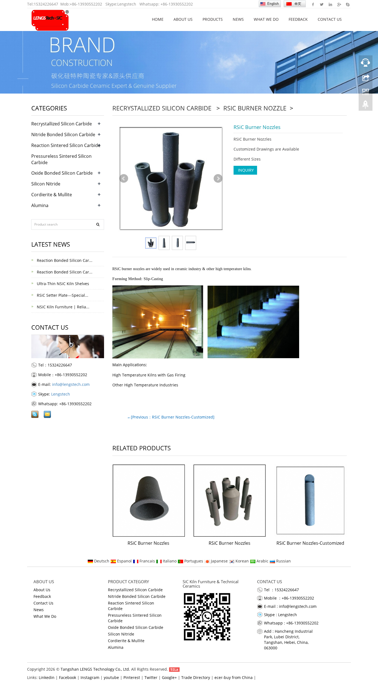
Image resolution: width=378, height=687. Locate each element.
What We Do (266, 19)
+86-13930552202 (86, 4)
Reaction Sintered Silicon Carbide (65, 145)
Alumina (39, 205)
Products (213, 19)
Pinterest (131, 677)
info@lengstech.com (71, 384)
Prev (123, 178)
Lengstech (126, 4)
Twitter (321, 4)
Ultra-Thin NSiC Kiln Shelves (62, 283)
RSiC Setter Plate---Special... (62, 295)
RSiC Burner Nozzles (148, 543)
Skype (347, 4)
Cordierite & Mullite (51, 195)
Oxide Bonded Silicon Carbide (62, 173)
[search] (98, 224)
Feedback (298, 19)
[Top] (365, 106)
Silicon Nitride (45, 184)
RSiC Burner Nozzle (255, 108)
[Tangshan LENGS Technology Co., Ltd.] (50, 19)
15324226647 (46, 4)
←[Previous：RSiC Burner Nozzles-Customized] (170, 417)
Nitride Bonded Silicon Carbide (63, 134)
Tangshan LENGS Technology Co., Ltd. (95, 669)
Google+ (338, 4)
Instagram (90, 677)
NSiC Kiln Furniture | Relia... (62, 306)
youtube (111, 677)
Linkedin (330, 4)
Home (158, 19)
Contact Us (330, 19)
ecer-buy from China (233, 677)
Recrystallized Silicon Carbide (162, 108)
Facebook (313, 4)
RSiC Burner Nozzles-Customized (310, 543)
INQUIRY (245, 170)
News (238, 19)
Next (218, 178)
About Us (183, 19)
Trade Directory (195, 677)
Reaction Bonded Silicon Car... (64, 260)
